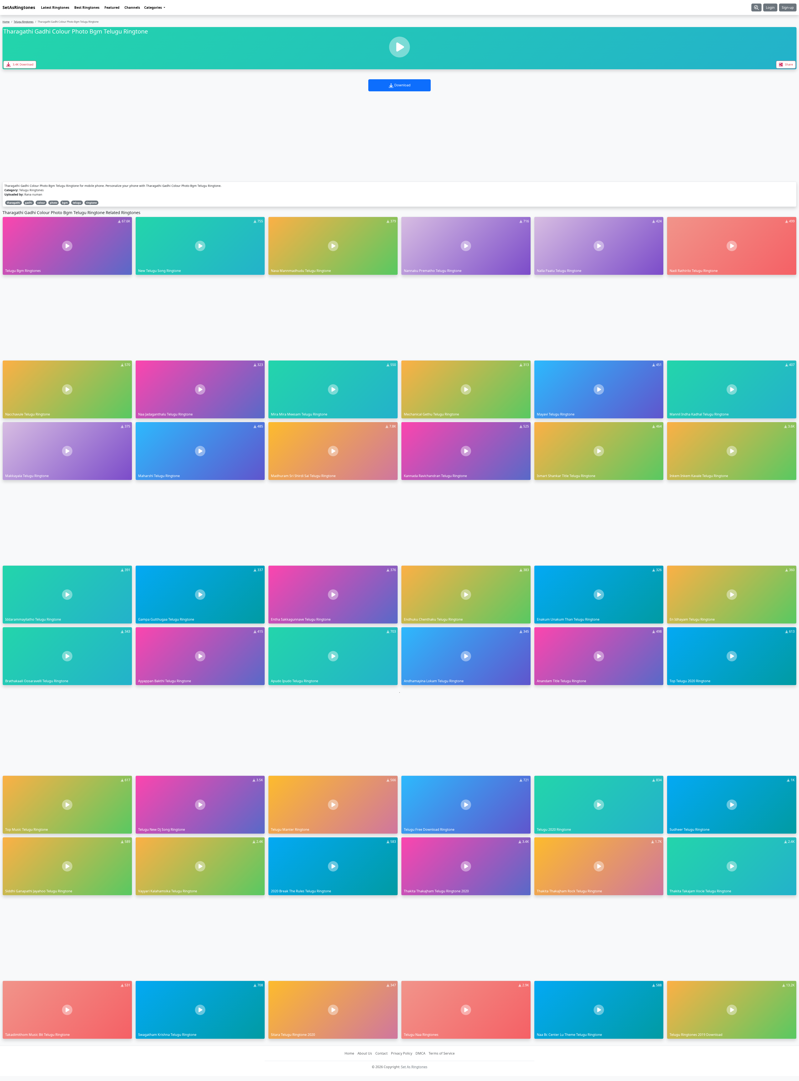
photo (53, 203)
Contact (381, 1053)
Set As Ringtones (414, 1067)
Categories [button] (153, 7)
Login (770, 7)
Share (788, 64)
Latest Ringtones (55, 7)
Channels (132, 7)
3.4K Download (22, 64)
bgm (65, 203)
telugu (77, 203)
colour (41, 203)
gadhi (28, 203)
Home (6, 22)
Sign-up (788, 7)
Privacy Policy (401, 1053)
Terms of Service (442, 1053)
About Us (364, 1053)
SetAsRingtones (18, 7)
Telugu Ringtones (23, 22)
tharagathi (13, 203)
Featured (111, 7)
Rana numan (33, 194)
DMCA (420, 1053)
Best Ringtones (86, 7)
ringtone (91, 203)
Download (402, 85)
